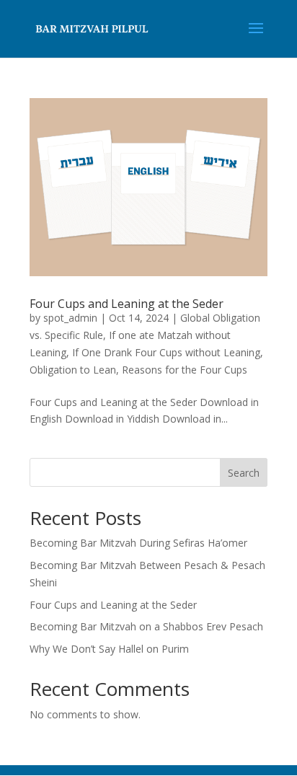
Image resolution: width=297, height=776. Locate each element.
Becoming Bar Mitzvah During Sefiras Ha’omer (138, 543)
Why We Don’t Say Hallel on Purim (109, 649)
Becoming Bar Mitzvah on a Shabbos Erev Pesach (146, 626)
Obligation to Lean (73, 369)
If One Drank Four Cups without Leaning (166, 352)
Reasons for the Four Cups (184, 369)
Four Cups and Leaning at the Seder (126, 304)
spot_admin (70, 318)
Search (244, 473)
